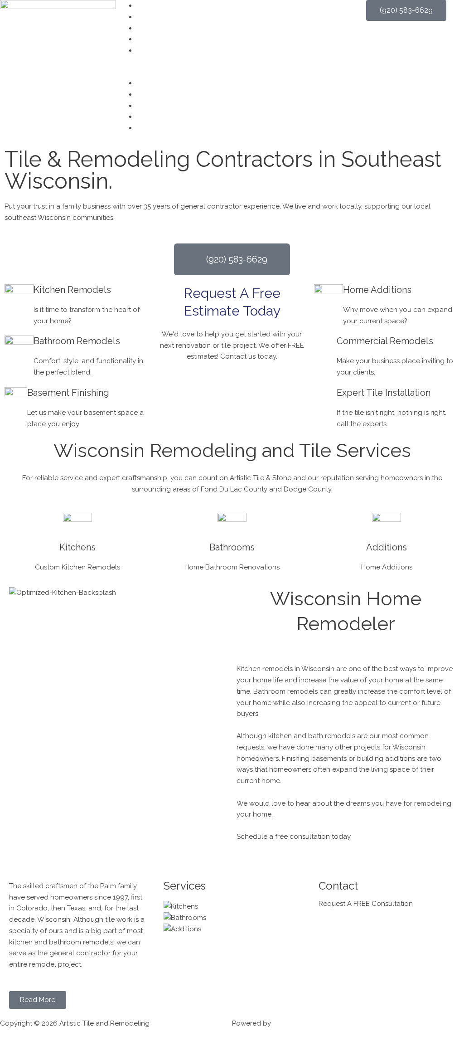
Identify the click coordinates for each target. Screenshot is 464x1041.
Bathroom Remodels (77, 341)
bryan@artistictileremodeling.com (372, 933)
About (146, 17)
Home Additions (377, 289)
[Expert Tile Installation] (325, 398)
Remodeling (156, 28)
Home (145, 5)
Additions (386, 547)
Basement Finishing (68, 392)
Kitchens (77, 547)
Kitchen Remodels (72, 289)
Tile (142, 39)
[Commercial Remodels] (325, 347)
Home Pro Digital (300, 1023)
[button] (232, 72)
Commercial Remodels (385, 341)
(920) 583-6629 (343, 922)
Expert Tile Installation (383, 392)
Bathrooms (232, 547)
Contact (149, 50)
